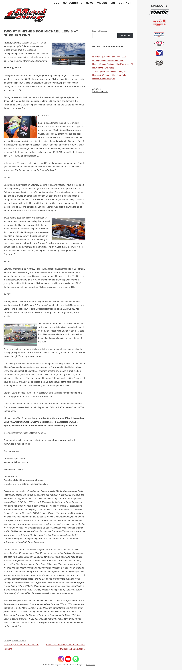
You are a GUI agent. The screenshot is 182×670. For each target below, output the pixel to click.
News (90, 3)
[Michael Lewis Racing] (25, 12)
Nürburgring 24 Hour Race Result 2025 (109, 57)
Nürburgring (72, 3)
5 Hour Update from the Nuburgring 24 (109, 71)
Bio (113, 3)
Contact (125, 3)
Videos (102, 3)
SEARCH (125, 35)
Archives (96, 89)
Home (55, 3)
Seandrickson (90, 665)
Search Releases (99, 31)
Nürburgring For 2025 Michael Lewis (108, 60)
